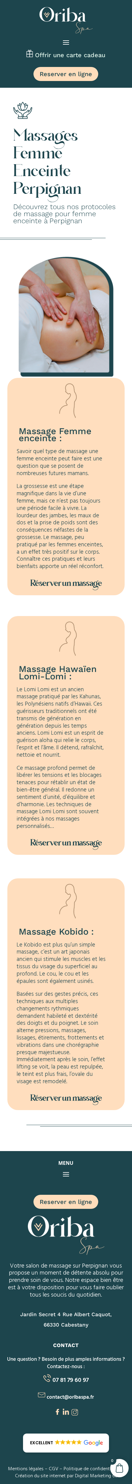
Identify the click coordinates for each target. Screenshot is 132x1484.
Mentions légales (26, 1468)
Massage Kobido (53, 931)
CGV (53, 1468)
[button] (66, 1443)
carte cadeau (85, 55)
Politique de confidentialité (92, 1468)
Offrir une (49, 55)
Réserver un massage (66, 584)
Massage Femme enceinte (55, 435)
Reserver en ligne (66, 74)
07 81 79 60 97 (70, 1379)
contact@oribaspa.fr (70, 1397)
